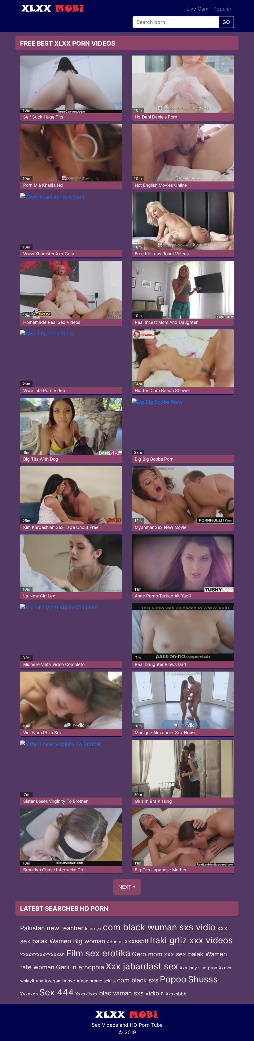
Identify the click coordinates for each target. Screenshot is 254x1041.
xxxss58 (136, 941)
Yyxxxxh (29, 993)
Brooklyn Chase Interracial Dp (53, 869)
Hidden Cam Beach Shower (162, 390)
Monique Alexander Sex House (166, 732)
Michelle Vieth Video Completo (54, 664)
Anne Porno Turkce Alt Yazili (163, 595)
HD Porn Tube (146, 1025)
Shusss (203, 979)
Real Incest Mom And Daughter (166, 322)
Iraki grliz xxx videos (191, 940)
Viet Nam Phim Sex (42, 732)
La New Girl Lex (39, 595)
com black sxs (137, 980)
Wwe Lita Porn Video (44, 390)
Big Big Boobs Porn (154, 459)
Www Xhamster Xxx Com (48, 253)
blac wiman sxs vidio (129, 993)
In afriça (93, 928)
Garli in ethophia (80, 967)
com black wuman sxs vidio (159, 927)
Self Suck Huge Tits (43, 116)
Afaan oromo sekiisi (96, 980)
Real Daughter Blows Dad (160, 664)
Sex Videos (105, 1025)
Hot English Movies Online (161, 185)
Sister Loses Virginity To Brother (55, 801)
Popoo (173, 979)
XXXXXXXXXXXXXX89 (42, 954)
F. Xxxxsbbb (173, 993)
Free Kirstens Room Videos (162, 253)
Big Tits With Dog (40, 459)
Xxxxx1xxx (86, 993)
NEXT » (127, 887)
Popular (222, 9)
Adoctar (115, 941)
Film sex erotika (98, 953)
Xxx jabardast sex (142, 966)
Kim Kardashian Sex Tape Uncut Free (61, 527)
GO (226, 22)
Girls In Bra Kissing (153, 801)
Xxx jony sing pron (198, 967)
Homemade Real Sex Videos (51, 322)
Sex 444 (56, 992)
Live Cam (197, 9)
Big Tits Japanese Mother (160, 869)
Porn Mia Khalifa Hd (43, 185)
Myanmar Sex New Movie (160, 527)
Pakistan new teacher (51, 928)
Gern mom (147, 954)
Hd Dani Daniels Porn (156, 116)
